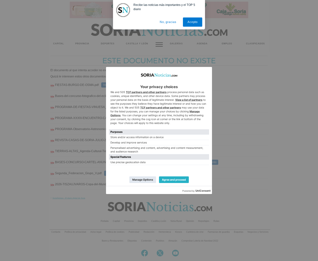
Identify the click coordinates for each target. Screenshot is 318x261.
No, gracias (168, 22)
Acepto (193, 22)
